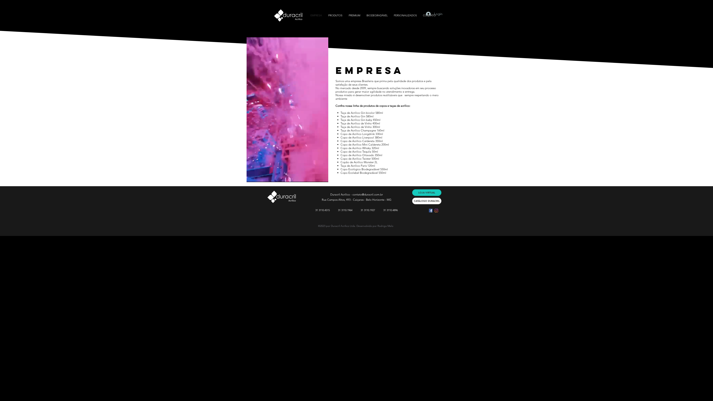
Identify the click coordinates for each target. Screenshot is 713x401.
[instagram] (436, 210)
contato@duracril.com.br (367, 194)
